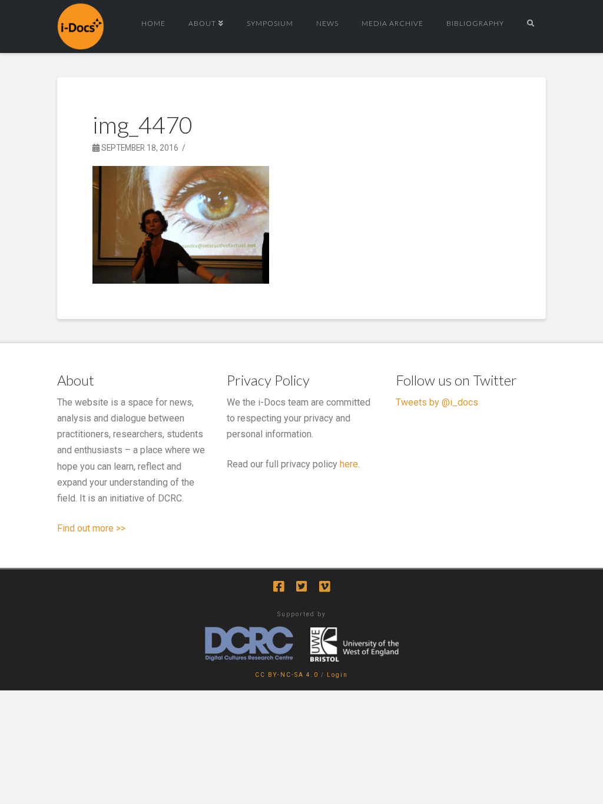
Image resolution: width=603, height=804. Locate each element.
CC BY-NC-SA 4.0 (287, 675)
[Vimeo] (324, 586)
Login (337, 675)
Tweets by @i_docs (437, 402)
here (349, 464)
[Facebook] (278, 586)
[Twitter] (301, 586)
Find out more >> (91, 528)
